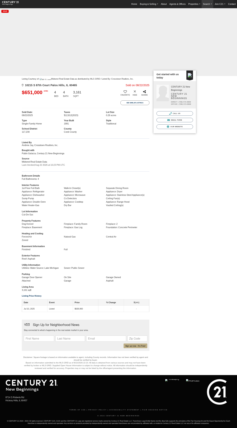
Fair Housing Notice (155, 410)
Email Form (176, 120)
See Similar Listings (134, 103)
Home (134, 4)
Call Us (176, 113)
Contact (232, 4)
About (164, 4)
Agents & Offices (177, 4)
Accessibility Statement (124, 410)
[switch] (125, 94)
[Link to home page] (12, 4)
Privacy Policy (97, 410)
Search (208, 5)
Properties (194, 5)
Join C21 (220, 5)
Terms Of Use (77, 410)
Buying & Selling (149, 5)
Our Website (176, 126)
